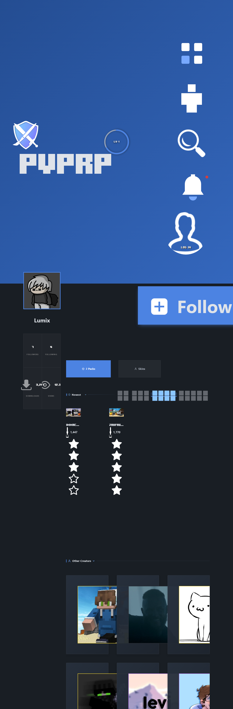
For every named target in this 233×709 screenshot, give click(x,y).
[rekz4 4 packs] (138, 614)
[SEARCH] (191, 143)
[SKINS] (191, 98)
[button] (191, 53)
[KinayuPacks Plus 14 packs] (189, 614)
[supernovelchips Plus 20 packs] (87, 614)
